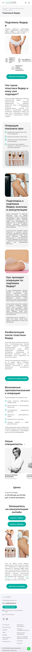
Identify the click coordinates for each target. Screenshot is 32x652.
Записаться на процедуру (17, 76)
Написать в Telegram (16, 518)
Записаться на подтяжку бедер (17, 378)
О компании (5, 624)
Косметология (6, 641)
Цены (4, 632)
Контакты (19, 643)
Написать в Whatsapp (17, 524)
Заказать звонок (10, 607)
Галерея (4, 629)
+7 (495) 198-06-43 (26, 2)
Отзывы (4, 635)
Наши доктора (6, 627)
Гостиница (20, 640)
